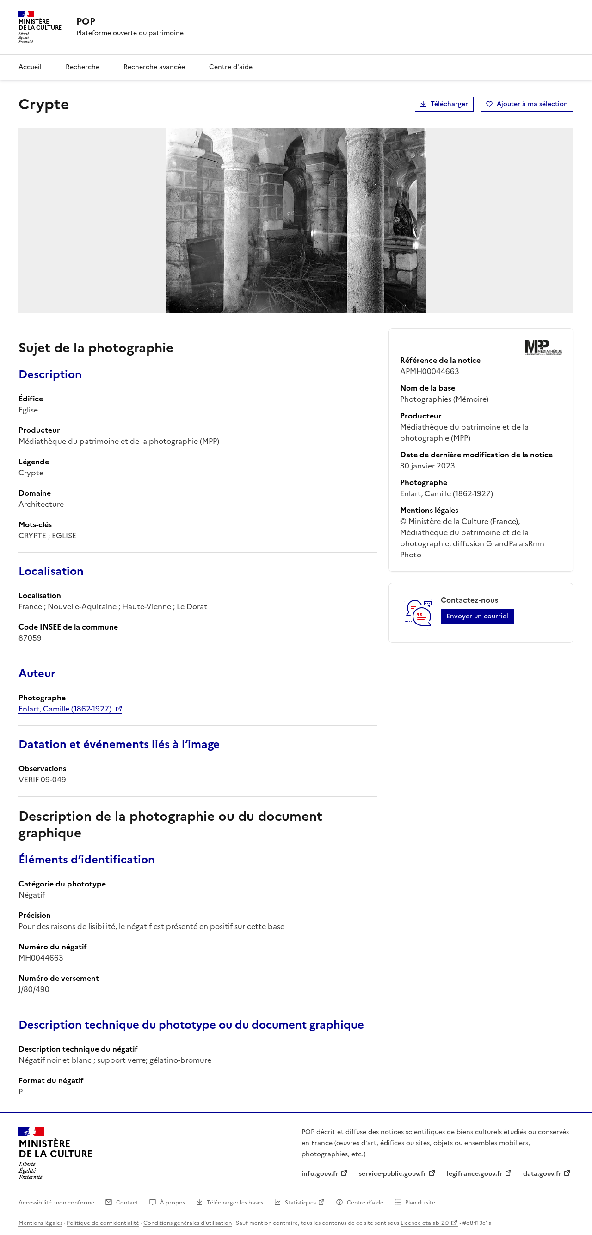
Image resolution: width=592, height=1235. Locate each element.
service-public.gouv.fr (392, 1174)
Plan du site (420, 1202)
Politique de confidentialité (103, 1223)
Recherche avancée (154, 67)
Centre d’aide (365, 1202)
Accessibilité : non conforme (56, 1202)
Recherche (82, 67)
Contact (127, 1202)
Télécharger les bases (235, 1202)
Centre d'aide (231, 67)
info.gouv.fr (320, 1174)
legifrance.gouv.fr (475, 1174)
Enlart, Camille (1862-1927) (64, 708)
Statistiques (300, 1202)
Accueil (30, 67)
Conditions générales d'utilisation (187, 1223)
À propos (172, 1202)
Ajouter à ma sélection (532, 104)
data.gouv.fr (542, 1174)
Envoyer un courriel (477, 616)
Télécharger (449, 104)
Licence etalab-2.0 (425, 1223)
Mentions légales (40, 1223)
